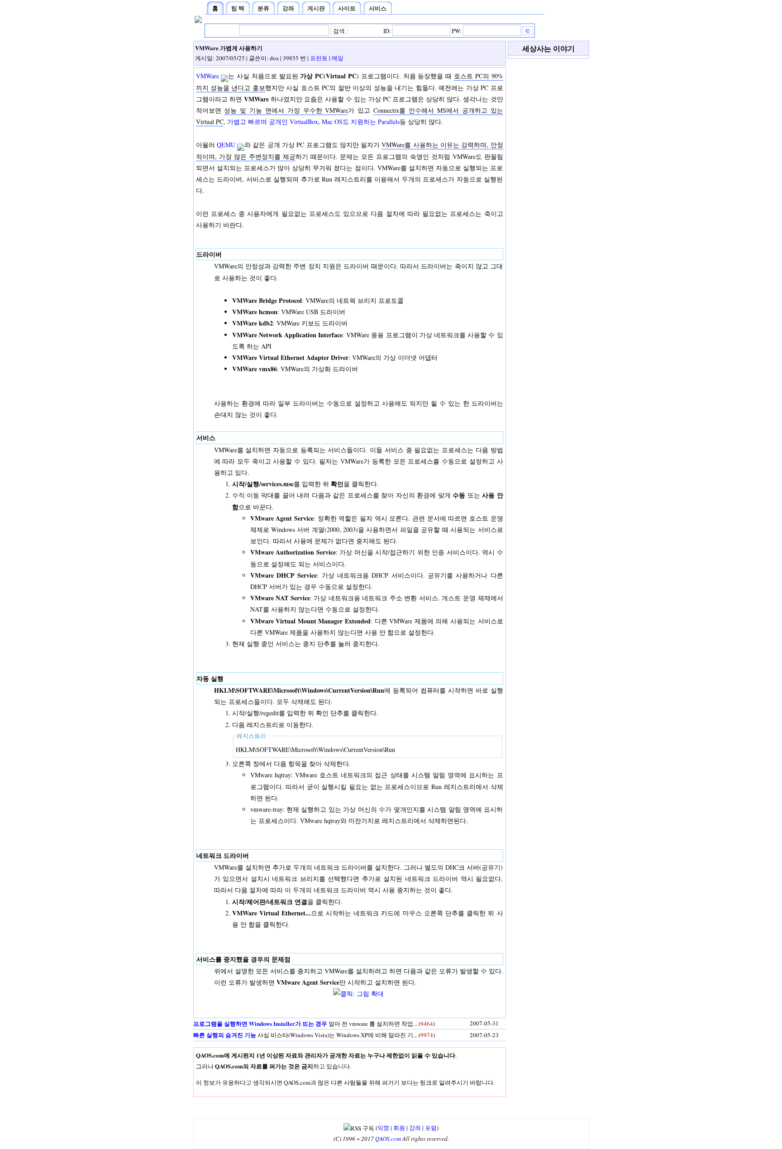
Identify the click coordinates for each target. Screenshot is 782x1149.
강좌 (415, 1128)
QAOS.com (388, 1139)
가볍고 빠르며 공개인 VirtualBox (272, 121)
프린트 (319, 58)
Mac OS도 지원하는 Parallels (361, 121)
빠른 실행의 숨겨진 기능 (224, 1034)
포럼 (431, 1128)
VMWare (207, 76)
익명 (383, 1128)
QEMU (226, 144)
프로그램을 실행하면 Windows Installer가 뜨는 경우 (260, 1023)
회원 (399, 1128)
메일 (337, 58)
